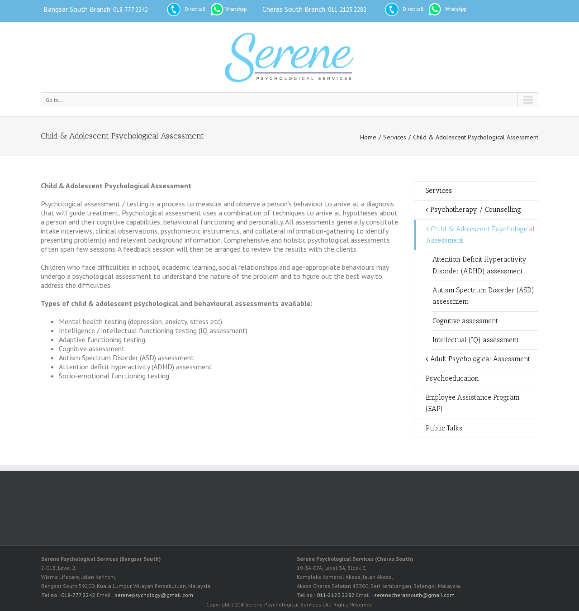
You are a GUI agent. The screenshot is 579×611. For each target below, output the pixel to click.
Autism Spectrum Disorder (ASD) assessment (483, 296)
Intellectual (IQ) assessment (475, 340)
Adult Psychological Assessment (480, 359)
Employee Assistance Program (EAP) (473, 403)
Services (394, 137)
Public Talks (444, 428)
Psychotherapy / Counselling (475, 209)
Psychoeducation (452, 378)
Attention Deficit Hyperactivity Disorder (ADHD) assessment (479, 265)
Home (368, 137)
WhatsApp (236, 9)
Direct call (195, 9)
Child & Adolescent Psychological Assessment (480, 234)
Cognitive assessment (465, 321)
